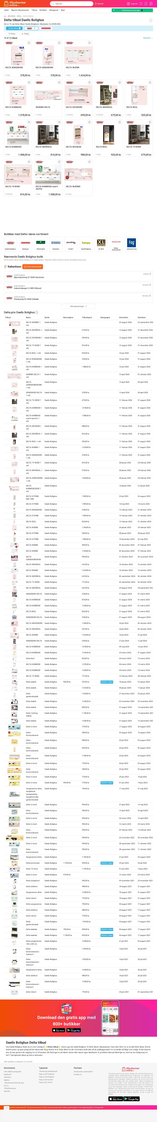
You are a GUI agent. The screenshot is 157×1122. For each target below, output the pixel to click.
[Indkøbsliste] (151, 4)
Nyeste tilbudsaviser (20, 10)
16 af (10, 38)
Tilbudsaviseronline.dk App (14, 1083)
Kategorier (54, 10)
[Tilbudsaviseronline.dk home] (15, 4)
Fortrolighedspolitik (86, 1107)
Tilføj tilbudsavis (10, 1088)
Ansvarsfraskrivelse (55, 1107)
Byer (63, 10)
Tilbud (34, 10)
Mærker (6, 1080)
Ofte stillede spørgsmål (12, 1072)
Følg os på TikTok (45, 1082)
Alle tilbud (11, 16)
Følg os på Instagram (46, 1077)
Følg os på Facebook (46, 1074)
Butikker (43, 10)
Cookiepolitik (98, 1107)
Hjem (6, 10)
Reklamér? (8, 1074)
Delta (19, 16)
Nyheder (7, 1091)
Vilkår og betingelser (70, 1107)
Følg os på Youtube (46, 1080)
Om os (6, 1086)
